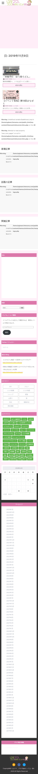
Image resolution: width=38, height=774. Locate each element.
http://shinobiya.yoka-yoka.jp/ (13, 372)
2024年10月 (10, 512)
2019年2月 (9, 692)
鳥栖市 (30, 459)
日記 (10, 402)
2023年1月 (9, 565)
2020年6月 (10, 648)
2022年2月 (10, 595)
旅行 (18, 451)
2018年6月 (9, 714)
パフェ (30, 441)
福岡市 (22, 455)
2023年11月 (10, 543)
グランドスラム (9, 433)
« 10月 (5, 494)
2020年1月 (9, 662)
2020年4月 (10, 653)
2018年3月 (9, 722)
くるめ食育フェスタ (24, 423)
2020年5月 (10, 650)
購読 (6, 332)
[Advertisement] (19, 27)
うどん (24, 419)
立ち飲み (29, 455)
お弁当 (31, 419)
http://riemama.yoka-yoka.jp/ (12, 362)
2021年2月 (9, 626)
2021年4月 (9, 620)
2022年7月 (10, 581)
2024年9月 (10, 515)
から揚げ (13, 423)
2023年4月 (10, 556)
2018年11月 (10, 700)
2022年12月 (10, 567)
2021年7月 (9, 615)
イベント (6, 430)
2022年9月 (10, 576)
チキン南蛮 (22, 441)
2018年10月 (10, 703)
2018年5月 (9, 717)
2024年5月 (10, 526)
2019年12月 (10, 664)
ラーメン (22, 444)
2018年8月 (9, 709)
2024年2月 (10, 534)
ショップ (10, 394)
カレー (23, 430)
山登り (10, 398)
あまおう (6, 419)
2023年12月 (10, 540)
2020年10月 (10, 637)
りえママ (25, 426)
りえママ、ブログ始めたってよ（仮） (19, 5)
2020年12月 (10, 631)
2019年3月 (9, 689)
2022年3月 (10, 592)
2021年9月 (9, 609)
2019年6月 (9, 681)
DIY (10, 386)
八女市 (21, 448)
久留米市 (6, 448)
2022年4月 (10, 590)
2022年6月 (10, 584)
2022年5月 (10, 587)
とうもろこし (8, 426)
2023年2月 (10, 562)
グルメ (27, 386)
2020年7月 (10, 645)
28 (19, 491)
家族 (26, 394)
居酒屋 (12, 451)
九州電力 (14, 448)
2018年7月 (9, 711)
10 (32, 480)
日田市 (24, 451)
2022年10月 (10, 573)
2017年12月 (10, 731)
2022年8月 (10, 579)
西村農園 (10, 406)
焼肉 (16, 455)
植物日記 (26, 402)
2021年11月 (10, 603)
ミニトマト (13, 444)
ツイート (5, 347)
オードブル (15, 430)
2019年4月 (9, 686)
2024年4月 (10, 529)
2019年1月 (9, 695)
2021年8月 (9, 612)
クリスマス (30, 430)
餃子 (24, 459)
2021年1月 (9, 628)
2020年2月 (10, 659)
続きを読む (19, 85)
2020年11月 (10, 634)
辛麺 (19, 459)
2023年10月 (10, 545)
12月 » (10, 494)
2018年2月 (9, 725)
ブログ (6, 444)
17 (32, 483)
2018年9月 (9, 706)
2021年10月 (10, 606)
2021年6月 (9, 617)
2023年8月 (10, 551)
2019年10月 (10, 670)
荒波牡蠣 (13, 459)
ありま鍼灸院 (16, 419)
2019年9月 (9, 673)
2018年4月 (9, 720)
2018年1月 (9, 728)
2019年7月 (9, 678)
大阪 (27, 448)
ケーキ (18, 433)
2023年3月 (10, 559)
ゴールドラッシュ (18, 437)
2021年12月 (10, 601)
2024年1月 (9, 537)
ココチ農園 (10, 390)
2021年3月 (9, 623)
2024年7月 (10, 520)
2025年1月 (9, 509)
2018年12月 (10, 698)
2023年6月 (10, 554)
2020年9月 (10, 639)
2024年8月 (10, 518)
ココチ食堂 (26, 390)
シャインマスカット (10, 441)
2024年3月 (10, 531)
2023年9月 (10, 548)
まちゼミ (17, 426)
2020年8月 (10, 642)
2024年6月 (10, 523)
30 (28, 491)
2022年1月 (9, 598)
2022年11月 (10, 570)
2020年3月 (10, 656)
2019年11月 (10, 667)
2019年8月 (9, 675)
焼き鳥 (11, 455)
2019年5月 (9, 684)
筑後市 (6, 459)
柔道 (5, 455)
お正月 (6, 423)
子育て (6, 451)
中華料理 (30, 444)
